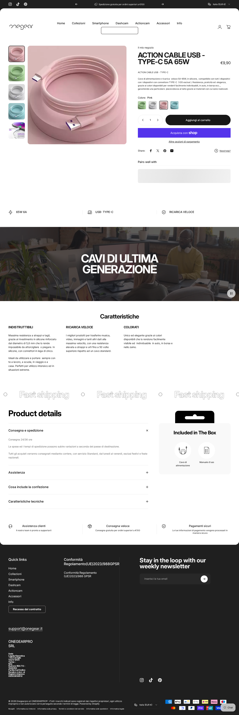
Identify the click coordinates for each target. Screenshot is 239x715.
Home (12, 568)
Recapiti (11, 709)
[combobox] (219, 4)
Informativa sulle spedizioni (97, 709)
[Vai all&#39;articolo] (16, 54)
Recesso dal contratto (27, 609)
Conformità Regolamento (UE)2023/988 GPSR (80, 574)
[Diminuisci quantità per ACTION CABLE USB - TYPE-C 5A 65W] (142, 120)
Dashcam (14, 585)
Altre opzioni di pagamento (184, 141)
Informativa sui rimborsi (26, 709)
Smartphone (16, 579)
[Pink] (164, 105)
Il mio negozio (146, 47)
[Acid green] (142, 105)
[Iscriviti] (204, 578)
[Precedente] (76, 4)
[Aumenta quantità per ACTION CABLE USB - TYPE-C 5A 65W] (158, 120)
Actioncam (15, 590)
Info (10, 602)
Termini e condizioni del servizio (71, 709)
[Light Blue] (174, 105)
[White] (153, 105)
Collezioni (15, 574)
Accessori (14, 596)
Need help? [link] (225, 150)
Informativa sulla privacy (47, 709)
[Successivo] (162, 4)
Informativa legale (117, 709)
